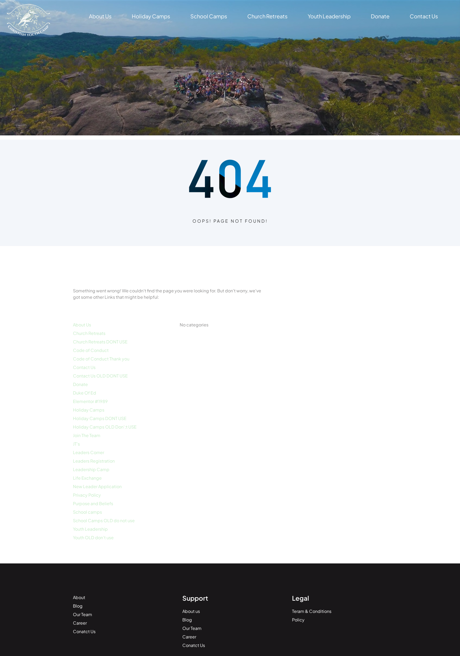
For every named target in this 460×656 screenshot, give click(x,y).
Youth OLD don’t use (93, 537)
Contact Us (84, 367)
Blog (78, 606)
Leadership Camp (91, 469)
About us (191, 611)
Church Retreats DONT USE (100, 341)
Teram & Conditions (311, 611)
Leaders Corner (88, 452)
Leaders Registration (94, 461)
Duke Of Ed (84, 393)
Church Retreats (89, 333)
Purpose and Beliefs (93, 503)
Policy (298, 619)
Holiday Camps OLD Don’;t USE (105, 427)
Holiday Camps (88, 410)
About (79, 597)
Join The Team (86, 435)
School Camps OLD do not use (104, 520)
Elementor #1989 (90, 401)
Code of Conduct (91, 350)
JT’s (76, 444)
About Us (82, 324)
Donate (80, 384)
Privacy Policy (87, 495)
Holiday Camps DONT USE (99, 418)
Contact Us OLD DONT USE (100, 376)
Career (80, 623)
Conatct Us (84, 631)
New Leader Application (97, 486)
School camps (87, 512)
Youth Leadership (90, 529)
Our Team (82, 614)
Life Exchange (87, 478)
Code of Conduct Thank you (101, 359)
